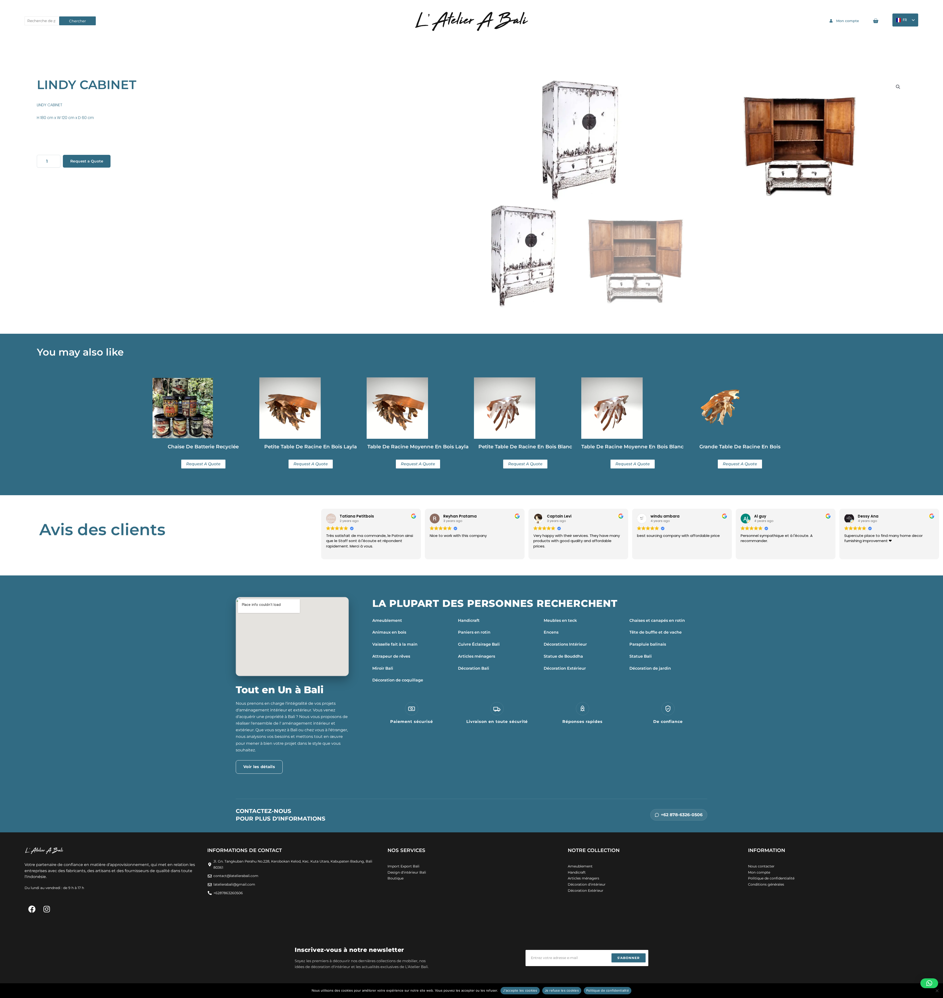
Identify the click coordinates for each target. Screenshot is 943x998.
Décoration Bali (473, 668)
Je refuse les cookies (562, 990)
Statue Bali (640, 656)
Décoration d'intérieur (587, 884)
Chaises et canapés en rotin (657, 620)
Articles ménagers (476, 656)
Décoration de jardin (650, 668)
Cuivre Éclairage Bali (479, 644)
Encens (551, 632)
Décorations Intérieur (565, 644)
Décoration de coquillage (397, 680)
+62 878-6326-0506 (682, 814)
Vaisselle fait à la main (394, 644)
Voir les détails (259, 766)
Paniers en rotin (474, 632)
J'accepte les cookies (520, 990)
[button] (898, 86)
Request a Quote (86, 161)
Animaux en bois (389, 632)
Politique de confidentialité (607, 990)
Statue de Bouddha (563, 656)
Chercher (77, 21)
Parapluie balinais (647, 644)
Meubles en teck (560, 620)
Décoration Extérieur (565, 668)
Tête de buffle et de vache (655, 632)
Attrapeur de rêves (391, 656)
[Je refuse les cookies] (936, 990)
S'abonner (628, 958)
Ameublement (387, 620)
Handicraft (469, 620)
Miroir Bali (382, 668)
